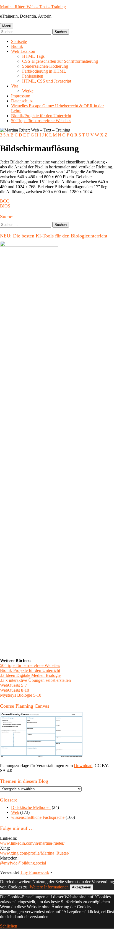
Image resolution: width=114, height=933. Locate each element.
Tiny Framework (34, 872)
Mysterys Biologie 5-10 (20, 695)
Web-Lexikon (23, 51)
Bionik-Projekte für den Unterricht (41, 115)
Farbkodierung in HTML (44, 71)
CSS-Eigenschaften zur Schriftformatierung (60, 61)
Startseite (19, 41)
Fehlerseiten (32, 76)
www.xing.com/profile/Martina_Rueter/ (34, 853)
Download (83, 765)
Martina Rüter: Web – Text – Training (33, 6)
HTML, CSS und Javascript (46, 81)
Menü (6, 26)
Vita (14, 86)
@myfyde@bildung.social (23, 863)
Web (15, 812)
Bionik (17, 46)
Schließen (8, 926)
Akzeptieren (81, 887)
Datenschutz (22, 101)
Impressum (20, 96)
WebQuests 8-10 (14, 690)
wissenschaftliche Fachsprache (37, 817)
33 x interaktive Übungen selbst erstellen (35, 680)
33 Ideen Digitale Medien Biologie (30, 675)
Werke (27, 91)
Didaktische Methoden (31, 807)
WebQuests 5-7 (13, 685)
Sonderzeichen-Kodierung (45, 66)
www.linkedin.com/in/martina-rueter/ (32, 843)
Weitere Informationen (49, 887)
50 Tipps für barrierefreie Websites (41, 120)
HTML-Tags (33, 56)
